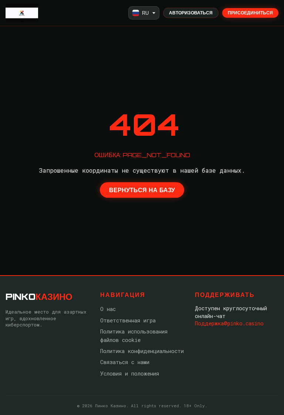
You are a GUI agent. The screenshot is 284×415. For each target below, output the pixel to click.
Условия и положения (129, 373)
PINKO (39, 296)
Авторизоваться (191, 12)
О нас (108, 308)
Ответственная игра (128, 320)
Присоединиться (250, 12)
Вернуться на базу (142, 190)
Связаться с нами (124, 362)
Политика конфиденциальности (142, 351)
